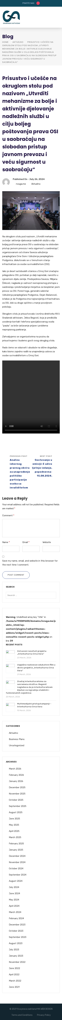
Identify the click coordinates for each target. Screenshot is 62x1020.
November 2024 (17, 862)
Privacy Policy (44, 1015)
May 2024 (14, 899)
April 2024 (14, 906)
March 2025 (15, 837)
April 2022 (14, 974)
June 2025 (14, 818)
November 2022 (17, 962)
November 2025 (17, 793)
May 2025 (14, 824)
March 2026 (15, 768)
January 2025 (16, 849)
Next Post (42, 466)
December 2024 (17, 856)
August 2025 (15, 812)
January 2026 (16, 781)
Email (25, 542)
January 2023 (16, 955)
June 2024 (14, 893)
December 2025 (17, 787)
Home (5, 42)
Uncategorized (16, 745)
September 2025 (17, 806)
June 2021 (14, 987)
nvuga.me (21, 184)
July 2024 (14, 887)
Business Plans (17, 739)
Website (47, 542)
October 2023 (16, 930)
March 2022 (15, 980)
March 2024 (15, 912)
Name (6, 542)
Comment (8, 515)
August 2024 (15, 881)
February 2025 (16, 843)
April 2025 (14, 831)
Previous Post (20, 472)
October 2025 (16, 800)
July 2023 (14, 949)
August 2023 (15, 943)
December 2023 (17, 924)
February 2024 (16, 918)
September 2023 (17, 937)
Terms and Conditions (22, 1015)
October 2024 (16, 868)
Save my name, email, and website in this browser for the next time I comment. (30, 562)
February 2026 (16, 775)
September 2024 (17, 874)
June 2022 (14, 968)
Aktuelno (17, 42)
